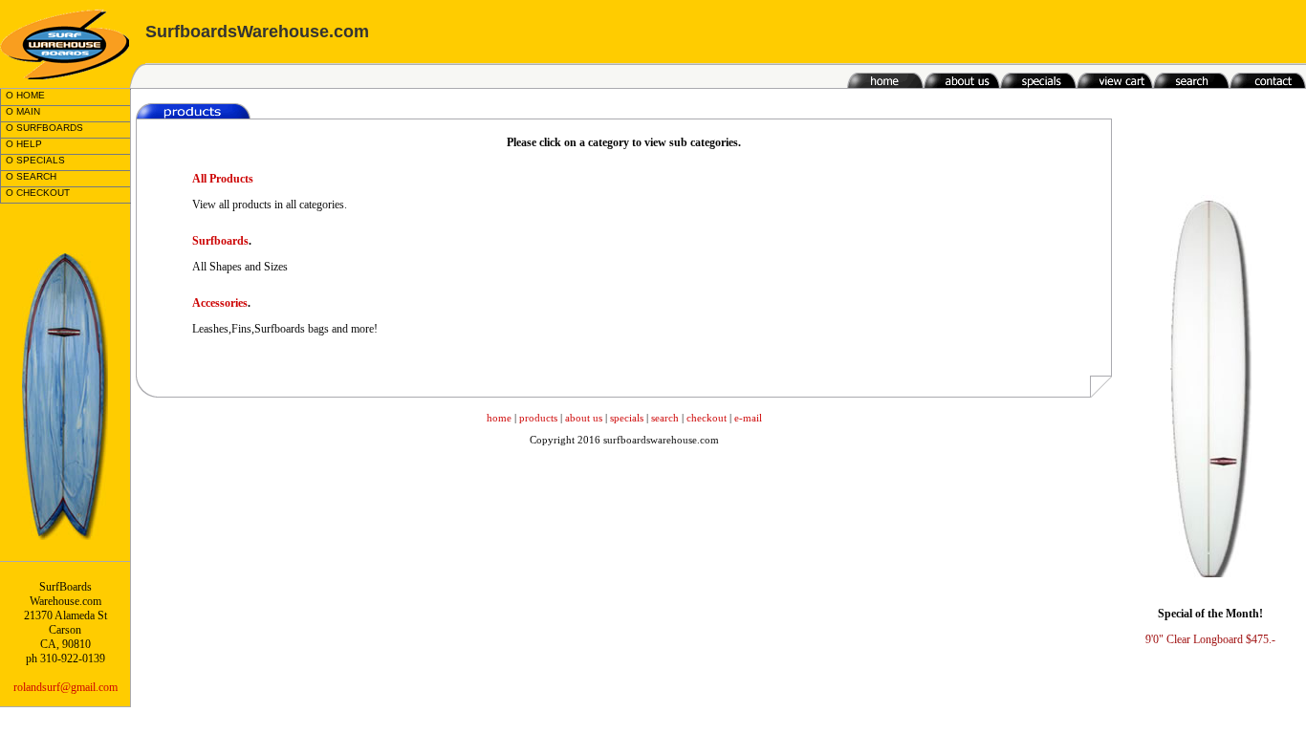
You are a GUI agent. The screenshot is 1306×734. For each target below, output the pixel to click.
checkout (706, 417)
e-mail (748, 417)
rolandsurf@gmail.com (65, 687)
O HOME (25, 95)
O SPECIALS (35, 160)
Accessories (220, 303)
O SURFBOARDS (44, 127)
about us (583, 417)
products (538, 417)
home (499, 417)
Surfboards (220, 241)
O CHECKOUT (38, 192)
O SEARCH (31, 176)
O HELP (24, 144)
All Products (222, 178)
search (665, 417)
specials (626, 417)
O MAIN (23, 111)
